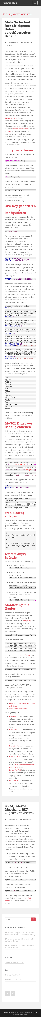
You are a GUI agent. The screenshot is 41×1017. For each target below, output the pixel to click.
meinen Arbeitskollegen (21, 129)
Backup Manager (11, 118)
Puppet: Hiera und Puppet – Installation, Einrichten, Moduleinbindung (20, 933)
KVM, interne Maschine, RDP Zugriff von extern (19, 809)
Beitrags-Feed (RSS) (12, 975)
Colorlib (34, 1012)
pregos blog (10, 2)
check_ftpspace (25, 655)
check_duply (26, 621)
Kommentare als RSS (13, 979)
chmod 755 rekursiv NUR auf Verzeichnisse (19, 940)
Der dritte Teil (14, 746)
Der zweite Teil (14, 730)
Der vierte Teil (14, 757)
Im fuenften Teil (15, 770)
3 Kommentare (27, 820)
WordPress (24, 1015)
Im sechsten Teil (15, 781)
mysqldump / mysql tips (18, 709)
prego (10, 939)
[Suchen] (33, 919)
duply (9, 131)
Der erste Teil (14, 716)
